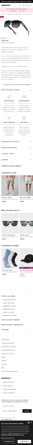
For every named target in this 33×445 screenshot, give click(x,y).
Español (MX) (8, 419)
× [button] (31, 422)
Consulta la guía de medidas (11, 165)
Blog (2, 367)
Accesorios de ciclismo (10, 315)
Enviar (27, 411)
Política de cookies (14, 433)
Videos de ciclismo (8, 382)
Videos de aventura (9, 392)
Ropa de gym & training (10, 320)
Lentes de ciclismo (8, 312)
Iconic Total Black (8, 235)
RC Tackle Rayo (7, 270)
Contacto (4, 364)
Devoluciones (5, 339)
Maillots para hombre (9, 306)
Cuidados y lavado (7, 153)
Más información (23, 433)
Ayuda (3, 357)
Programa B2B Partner (8, 350)
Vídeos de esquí (8, 385)
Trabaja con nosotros (7, 353)
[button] (16, 435)
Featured (5, 329)
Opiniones (4, 159)
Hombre (13, 411)
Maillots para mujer (9, 309)
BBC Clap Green (25, 197)
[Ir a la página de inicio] (5, 5)
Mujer (5, 411)
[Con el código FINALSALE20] (17, 11)
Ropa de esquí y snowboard (12, 325)
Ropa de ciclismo (8, 296)
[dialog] (16, 433)
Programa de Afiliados (8, 343)
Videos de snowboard (9, 389)
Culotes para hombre (9, 299)
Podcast (3, 360)
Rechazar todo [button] (9, 441)
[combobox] (28, 423)
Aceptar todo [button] (24, 441)
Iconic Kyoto (24, 235)
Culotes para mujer (9, 303)
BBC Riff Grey (6, 197)
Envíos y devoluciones (9, 147)
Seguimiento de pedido (8, 346)
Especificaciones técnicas (10, 89)
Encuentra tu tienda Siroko (9, 371)
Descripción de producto (10, 141)
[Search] (20, 5)
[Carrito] (24, 5)
